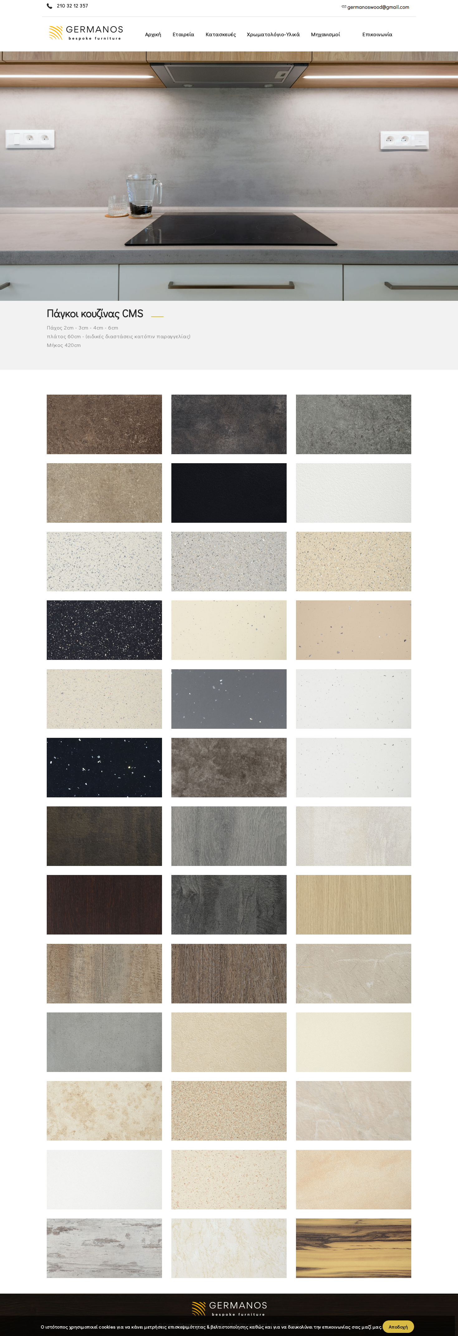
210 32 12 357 (72, 5)
